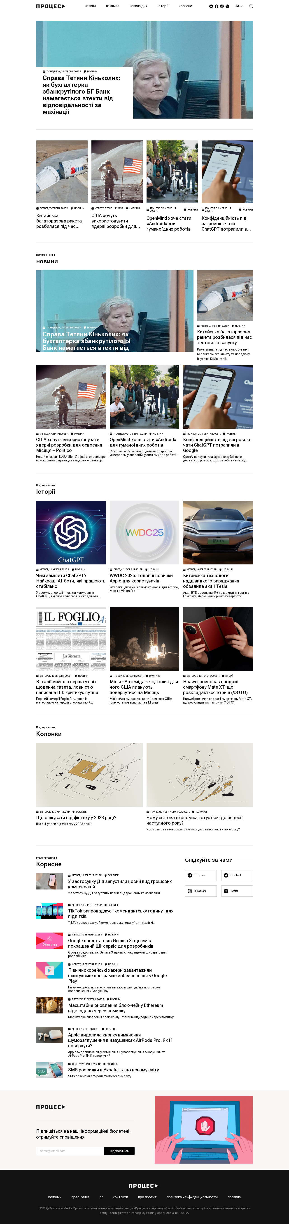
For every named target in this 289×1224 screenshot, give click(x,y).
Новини (90, 6)
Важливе (112, 6)
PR (101, 1197)
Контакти (120, 1197)
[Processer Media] (52, 6)
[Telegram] (211, 6)
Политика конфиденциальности (192, 1197)
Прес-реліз (80, 1197)
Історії (163, 6)
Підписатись (119, 1151)
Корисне (185, 6)
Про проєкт (147, 1197)
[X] (227, 6)
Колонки (54, 1197)
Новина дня (138, 6)
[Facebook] (216, 6)
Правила (234, 1197)
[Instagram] (222, 6)
